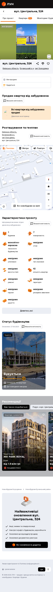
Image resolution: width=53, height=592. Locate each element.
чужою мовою (10, 569)
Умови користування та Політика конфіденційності (20, 564)
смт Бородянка (42, 68)
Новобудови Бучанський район (38, 489)
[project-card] (24, 441)
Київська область (11, 68)
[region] (26, 177)
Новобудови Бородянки (12, 489)
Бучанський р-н (27, 68)
